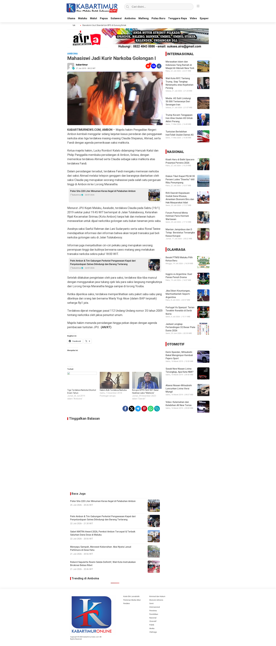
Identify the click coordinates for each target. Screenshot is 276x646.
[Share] (159, 66)
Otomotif (152, 621)
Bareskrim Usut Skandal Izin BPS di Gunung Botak (97, 25)
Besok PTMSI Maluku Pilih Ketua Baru (179, 259)
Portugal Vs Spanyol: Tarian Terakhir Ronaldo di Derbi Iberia (180, 311)
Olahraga (153, 632)
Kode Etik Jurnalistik (131, 596)
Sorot (151, 603)
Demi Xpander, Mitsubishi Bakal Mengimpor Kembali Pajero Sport (179, 355)
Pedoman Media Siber (132, 600)
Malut (93, 18)
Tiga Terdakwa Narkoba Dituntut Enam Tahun (81, 392)
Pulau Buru (158, 18)
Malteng (143, 18)
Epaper (204, 18)
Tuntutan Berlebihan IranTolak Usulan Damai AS (179, 133)
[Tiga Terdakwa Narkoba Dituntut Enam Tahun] (82, 380)
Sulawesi (116, 18)
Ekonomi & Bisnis (156, 600)
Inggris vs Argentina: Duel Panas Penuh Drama (179, 276)
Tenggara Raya (177, 18)
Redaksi (126, 603)
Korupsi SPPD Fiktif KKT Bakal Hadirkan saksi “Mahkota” (145, 392)
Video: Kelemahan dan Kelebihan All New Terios (178, 404)
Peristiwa (153, 610)
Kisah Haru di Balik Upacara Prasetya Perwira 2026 (180, 161)
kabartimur (82, 64)
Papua (104, 18)
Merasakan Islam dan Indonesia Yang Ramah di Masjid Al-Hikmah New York (180, 65)
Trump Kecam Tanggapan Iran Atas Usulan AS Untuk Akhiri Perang (179, 118)
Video (193, 18)
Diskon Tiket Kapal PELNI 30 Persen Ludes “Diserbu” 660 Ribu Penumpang (180, 180)
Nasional (152, 618)
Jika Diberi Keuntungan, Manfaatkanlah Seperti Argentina (178, 294)
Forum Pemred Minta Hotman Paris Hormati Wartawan (177, 216)
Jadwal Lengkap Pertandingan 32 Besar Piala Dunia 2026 (180, 327)
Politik (151, 625)
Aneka (151, 628)
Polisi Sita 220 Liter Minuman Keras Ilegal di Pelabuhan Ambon (103, 191)
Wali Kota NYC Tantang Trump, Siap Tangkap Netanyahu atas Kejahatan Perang (179, 83)
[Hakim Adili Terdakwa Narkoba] (114, 380)
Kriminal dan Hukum (157, 596)
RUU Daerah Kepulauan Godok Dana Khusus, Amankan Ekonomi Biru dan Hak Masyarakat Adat (180, 197)
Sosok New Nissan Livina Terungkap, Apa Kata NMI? (179, 370)
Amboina (130, 18)
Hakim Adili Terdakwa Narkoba (113, 390)
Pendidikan (153, 614)
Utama (71, 18)
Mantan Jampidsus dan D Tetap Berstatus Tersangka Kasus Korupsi (180, 233)
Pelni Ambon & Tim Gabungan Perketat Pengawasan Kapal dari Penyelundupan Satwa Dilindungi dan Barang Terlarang (103, 262)
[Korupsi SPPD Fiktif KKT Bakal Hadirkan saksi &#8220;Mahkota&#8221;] (147, 380)
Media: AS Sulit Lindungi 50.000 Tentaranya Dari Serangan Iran (178, 102)
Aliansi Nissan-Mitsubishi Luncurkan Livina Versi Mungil (179, 389)
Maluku (82, 18)
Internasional (154, 607)
